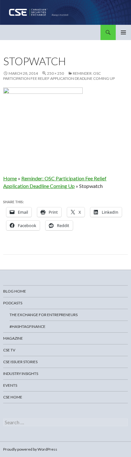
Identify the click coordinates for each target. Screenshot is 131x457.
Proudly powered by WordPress (30, 449)
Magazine (13, 338)
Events (10, 385)
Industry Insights (20, 373)
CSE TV (9, 350)
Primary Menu (123, 32)
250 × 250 (55, 73)
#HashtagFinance (27, 326)
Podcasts (12, 303)
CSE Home (12, 397)
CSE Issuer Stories (20, 361)
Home (10, 178)
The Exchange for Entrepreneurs (44, 314)
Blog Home (14, 291)
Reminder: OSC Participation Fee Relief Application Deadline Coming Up (59, 76)
